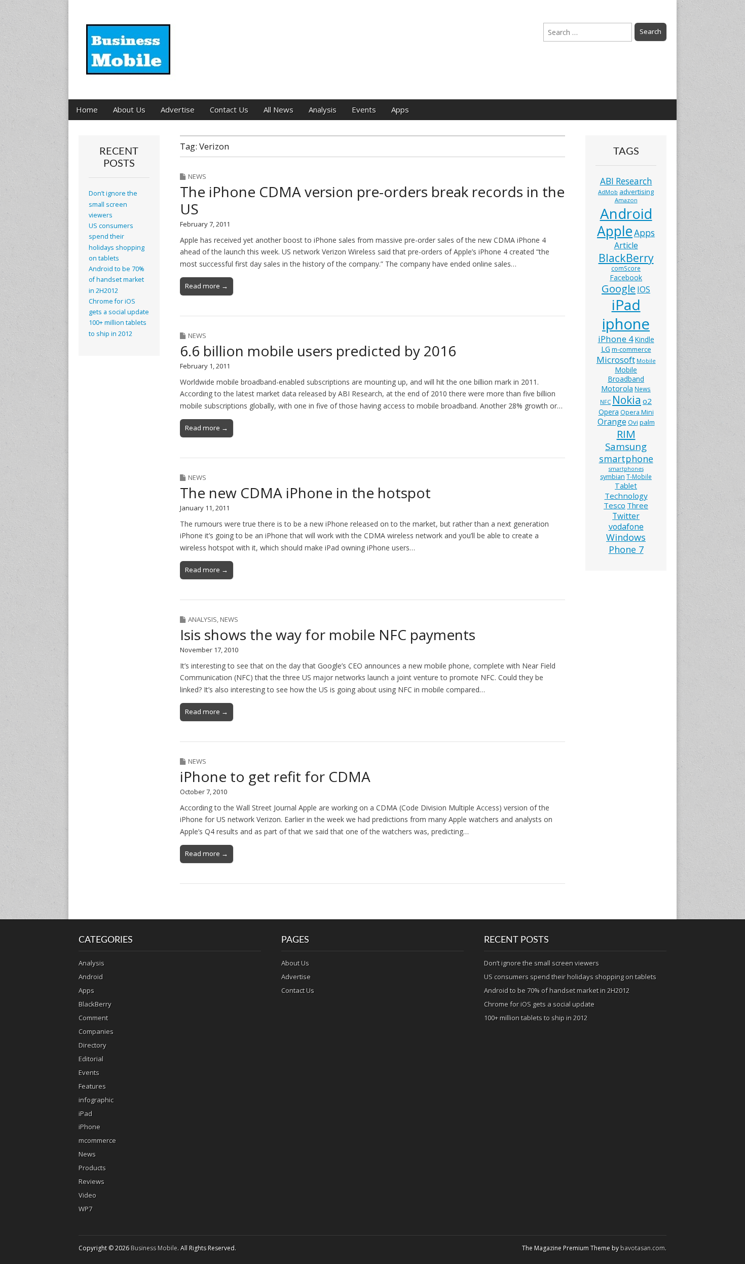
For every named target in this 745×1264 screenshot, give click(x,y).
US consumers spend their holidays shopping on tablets (570, 976)
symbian (612, 476)
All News (278, 109)
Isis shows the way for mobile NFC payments (327, 634)
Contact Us (229, 109)
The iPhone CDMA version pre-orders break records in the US (372, 200)
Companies (96, 1031)
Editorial (91, 1058)
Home (87, 109)
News (197, 176)
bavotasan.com (642, 1248)
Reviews (91, 1181)
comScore (626, 268)
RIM (626, 434)
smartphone (626, 459)
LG (605, 349)
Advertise (178, 109)
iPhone (89, 1126)
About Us (129, 109)
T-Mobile (639, 476)
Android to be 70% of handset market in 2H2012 (116, 280)
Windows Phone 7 (626, 543)
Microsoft (616, 359)
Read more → (206, 285)
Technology (626, 496)
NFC (605, 401)
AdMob (608, 192)
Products (92, 1167)
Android (626, 213)
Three (637, 505)
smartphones (626, 468)
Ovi (633, 422)
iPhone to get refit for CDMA (275, 776)
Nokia (626, 400)
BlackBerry (626, 257)
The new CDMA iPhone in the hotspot (305, 492)
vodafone (626, 526)
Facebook (626, 277)
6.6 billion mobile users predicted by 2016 (318, 350)
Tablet (626, 486)
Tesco (614, 505)
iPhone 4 (616, 339)
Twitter (626, 516)
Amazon (626, 200)
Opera (609, 412)
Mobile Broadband (626, 374)
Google (619, 288)
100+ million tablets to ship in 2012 (535, 1017)
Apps (400, 109)
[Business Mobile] (129, 42)
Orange (612, 421)
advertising (636, 191)
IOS (643, 289)
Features (92, 1086)
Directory (92, 1045)
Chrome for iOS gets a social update (539, 1004)
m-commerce (631, 349)
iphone (626, 324)
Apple (614, 231)
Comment (93, 1017)
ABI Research (626, 181)
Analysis (323, 109)
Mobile (646, 360)
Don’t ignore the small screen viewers (113, 204)
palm (647, 422)
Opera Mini (637, 412)
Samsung (626, 446)
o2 (647, 401)
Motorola (617, 388)
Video (87, 1195)
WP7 (85, 1208)
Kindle (644, 339)
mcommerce (97, 1140)
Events (364, 109)
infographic (96, 1099)
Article (626, 245)
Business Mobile (154, 1248)
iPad (626, 304)
